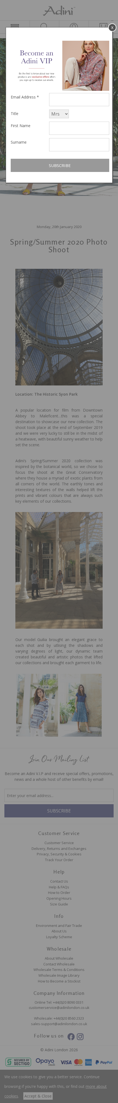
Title (14, 113)
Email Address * (25, 97)
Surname (19, 142)
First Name (20, 125)
